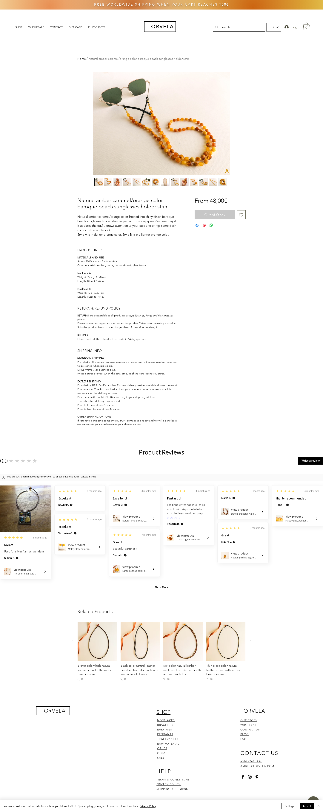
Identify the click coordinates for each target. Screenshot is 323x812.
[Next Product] (251, 641)
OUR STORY (248, 720)
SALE (160, 757)
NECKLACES (166, 720)
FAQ (243, 739)
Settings (289, 806)
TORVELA (53, 711)
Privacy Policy (148, 806)
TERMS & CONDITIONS (173, 779)
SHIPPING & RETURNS (172, 789)
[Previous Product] (72, 641)
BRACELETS (165, 725)
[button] (273, 27)
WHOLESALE (249, 725)
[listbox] (273, 27)
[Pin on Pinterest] (204, 225)
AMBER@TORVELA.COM (257, 766)
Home (81, 58)
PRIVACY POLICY (168, 784)
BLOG (244, 734)
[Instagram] (249, 776)
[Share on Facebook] (197, 225)
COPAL (162, 753)
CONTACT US (250, 729)
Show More (173, 518)
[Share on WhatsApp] (211, 225)
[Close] (318, 806)
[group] (161, 654)
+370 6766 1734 (251, 761)
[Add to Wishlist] (241, 214)
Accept (307, 806)
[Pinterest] (257, 776)
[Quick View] (97, 641)
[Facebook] (242, 776)
